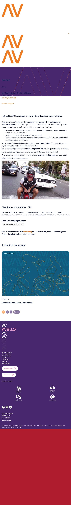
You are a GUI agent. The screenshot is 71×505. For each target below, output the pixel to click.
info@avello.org (6, 420)
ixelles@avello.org (9, 98)
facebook (4, 103)
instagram (11, 103)
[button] (68, 33)
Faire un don (5, 363)
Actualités (4, 361)
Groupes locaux (6, 354)
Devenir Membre (7, 352)
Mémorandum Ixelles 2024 (13, 224)
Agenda (4, 358)
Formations (5, 359)
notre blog (27, 232)
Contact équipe (6, 356)
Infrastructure (9, 253)
